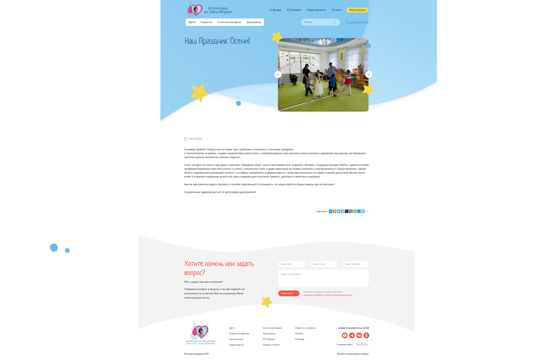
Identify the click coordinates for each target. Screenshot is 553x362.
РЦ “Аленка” (269, 339)
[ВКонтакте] (330, 211)
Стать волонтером (229, 22)
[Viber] (351, 211)
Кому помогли (236, 339)
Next (368, 74)
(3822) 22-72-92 (359, 22)
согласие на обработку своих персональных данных (328, 295)
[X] (347, 211)
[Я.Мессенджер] (338, 211)
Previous (278, 74)
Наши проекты (316, 10)
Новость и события (305, 328)
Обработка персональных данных (353, 354)
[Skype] (363, 211)
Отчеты (336, 10)
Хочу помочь (357, 10)
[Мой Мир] (359, 211)
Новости (206, 22)
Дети (192, 22)
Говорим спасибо (271, 344)
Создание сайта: (345, 344)
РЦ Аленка (294, 10)
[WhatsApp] (355, 211)
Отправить (287, 293)
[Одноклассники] (334, 211)
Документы (254, 22)
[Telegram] (342, 211)
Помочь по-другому (239, 333)
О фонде (275, 10)
